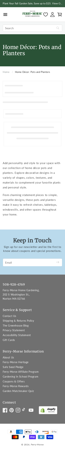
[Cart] (59, 14)
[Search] (57, 28)
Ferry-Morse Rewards (16, 386)
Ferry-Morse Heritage (16, 362)
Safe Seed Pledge (13, 367)
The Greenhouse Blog (16, 325)
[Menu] (5, 14)
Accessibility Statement (17, 335)
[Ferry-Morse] (32, 14)
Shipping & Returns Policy (18, 320)
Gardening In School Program (20, 376)
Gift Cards (9, 339)
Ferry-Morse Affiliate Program (21, 371)
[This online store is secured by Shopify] (48, 411)
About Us (8, 357)
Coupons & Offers (14, 381)
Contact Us (9, 315)
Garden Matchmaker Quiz (18, 391)
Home (6, 71)
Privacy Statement (14, 330)
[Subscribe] (57, 262)
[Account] (52, 14)
